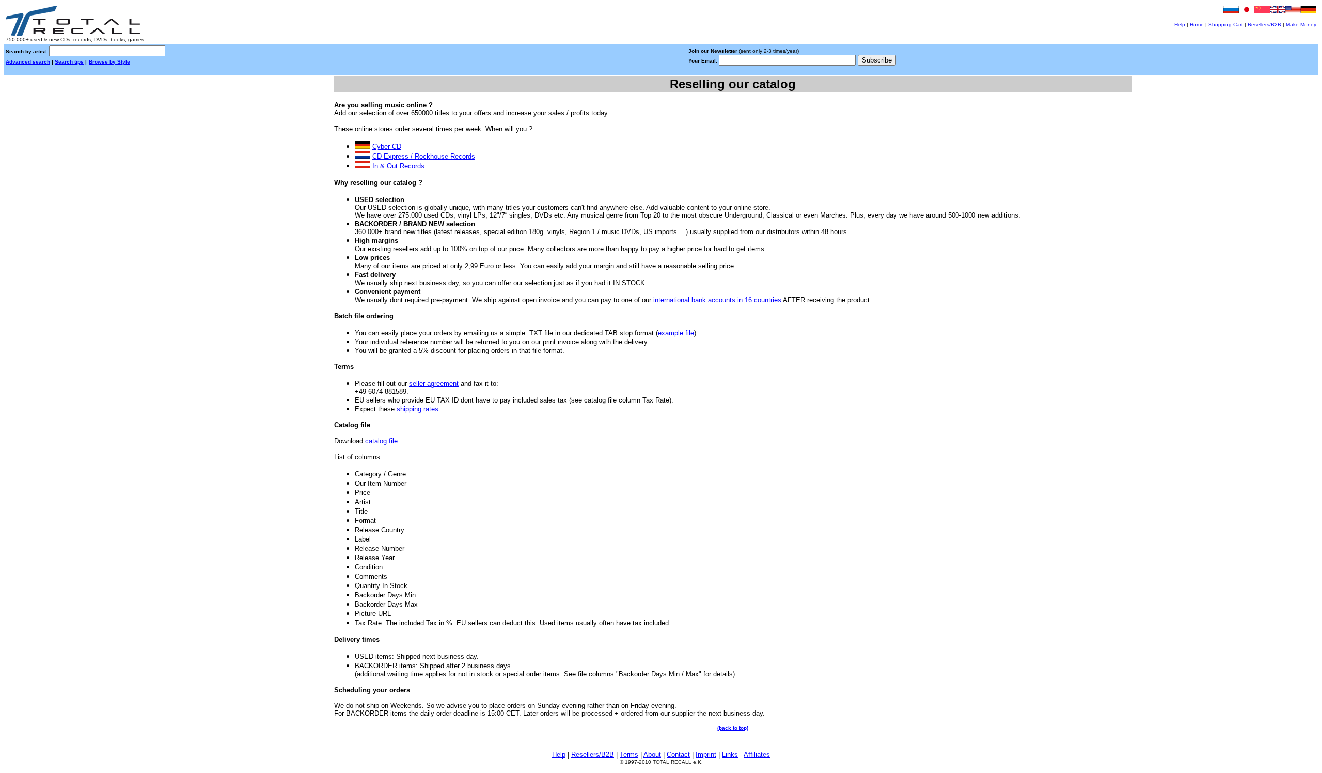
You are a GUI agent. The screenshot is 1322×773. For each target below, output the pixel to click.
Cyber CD (386, 146)
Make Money (1301, 24)
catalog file (381, 441)
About (652, 755)
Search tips (69, 62)
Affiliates (757, 755)
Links (730, 755)
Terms (629, 755)
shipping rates (417, 409)
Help (1179, 24)
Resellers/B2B (1265, 24)
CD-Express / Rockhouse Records (423, 156)
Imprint (706, 755)
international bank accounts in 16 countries (717, 300)
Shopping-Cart (1225, 24)
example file (676, 333)
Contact (678, 755)
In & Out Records (398, 166)
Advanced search (28, 62)
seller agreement (434, 384)
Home (1197, 24)
